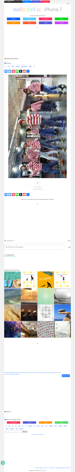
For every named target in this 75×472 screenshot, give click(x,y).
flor (56, 426)
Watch (46, 22)
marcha (17, 66)
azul (42, 426)
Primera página (39, 467)
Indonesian (62, 3)
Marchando (24, 66)
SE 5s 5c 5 (45, 1)
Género (29, 19)
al (9, 66)
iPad (29, 22)
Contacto (52, 467)
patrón (12, 428)
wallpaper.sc (43, 470)
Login (69, 240)
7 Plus (9, 1)
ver (46, 426)
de (9, 426)
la (12, 426)
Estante (61, 19)
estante (51, 426)
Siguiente (65, 375)
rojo (17, 428)
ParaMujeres (45, 19)
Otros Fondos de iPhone (37, 434)
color (7, 428)
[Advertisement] (37, 40)
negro (65, 426)
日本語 (53, 3)
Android (61, 22)
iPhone (13, 22)
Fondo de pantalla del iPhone (63, 467)
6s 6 (36, 1)
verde (60, 426)
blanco (21, 428)
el (15, 426)
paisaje (30, 426)
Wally (30, 66)
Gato (45, 422)
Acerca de (46, 467)
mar (13, 66)
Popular (13, 19)
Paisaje (61, 422)
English (57, 3)
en (34, 426)
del (19, 426)
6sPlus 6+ (27, 1)
